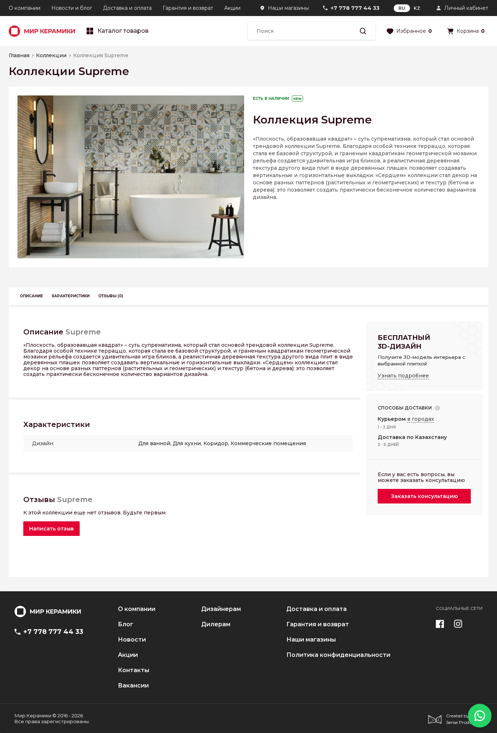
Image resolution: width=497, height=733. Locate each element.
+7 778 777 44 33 (355, 8)
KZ (417, 8)
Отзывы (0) (110, 296)
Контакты (133, 670)
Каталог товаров (123, 31)
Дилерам (215, 624)
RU (401, 8)
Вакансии (133, 685)
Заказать (424, 496)
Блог (125, 624)
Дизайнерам (221, 609)
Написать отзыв (51, 528)
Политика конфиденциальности (338, 655)
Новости (132, 639)
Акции (232, 8)
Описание (31, 296)
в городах (420, 419)
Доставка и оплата (127, 8)
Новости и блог (71, 8)
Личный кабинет (466, 8)
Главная (19, 55)
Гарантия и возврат (188, 8)
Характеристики (71, 296)
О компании (24, 8)
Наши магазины (288, 8)
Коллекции (51, 55)
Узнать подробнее (403, 375)
